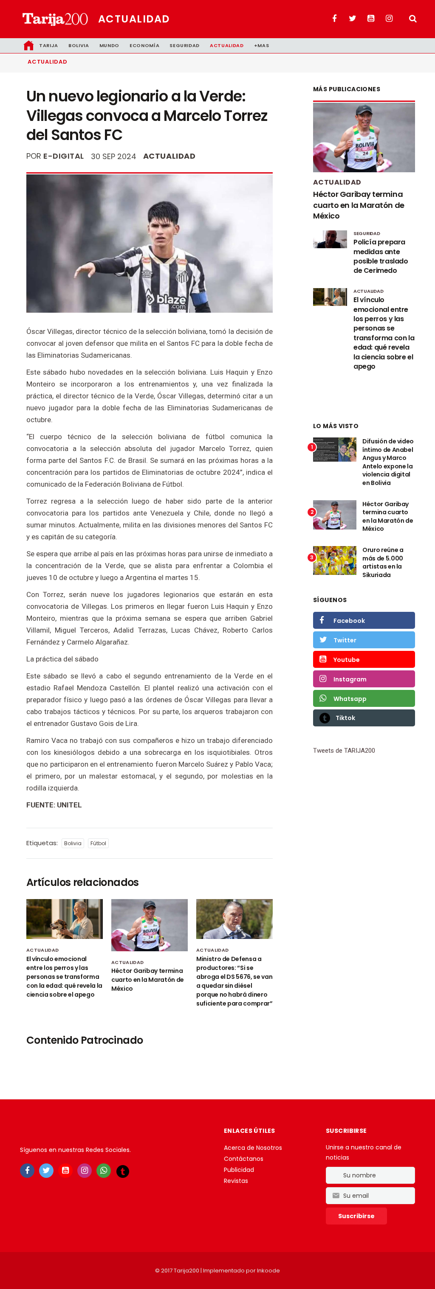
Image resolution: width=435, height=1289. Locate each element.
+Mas (261, 45)
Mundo (109, 45)
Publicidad (239, 1170)
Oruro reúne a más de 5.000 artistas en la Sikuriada (382, 562)
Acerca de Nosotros (253, 1147)
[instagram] (84, 1170)
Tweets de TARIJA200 (344, 750)
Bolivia (78, 45)
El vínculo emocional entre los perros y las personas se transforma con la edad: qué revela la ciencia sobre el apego (64, 977)
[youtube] (65, 1170)
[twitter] (46, 1170)
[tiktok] (123, 1171)
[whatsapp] (103, 1170)
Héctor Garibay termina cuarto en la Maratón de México (147, 980)
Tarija (48, 45)
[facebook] (27, 1170)
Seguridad (184, 45)
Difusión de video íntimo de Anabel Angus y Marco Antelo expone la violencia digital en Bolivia (388, 462)
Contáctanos (243, 1158)
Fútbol (98, 843)
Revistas (236, 1181)
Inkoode (268, 1271)
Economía (144, 45)
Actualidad (133, 19)
